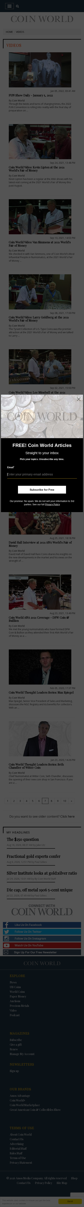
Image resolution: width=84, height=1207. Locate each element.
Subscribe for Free (42, 489)
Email (10, 467)
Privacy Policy (52, 504)
